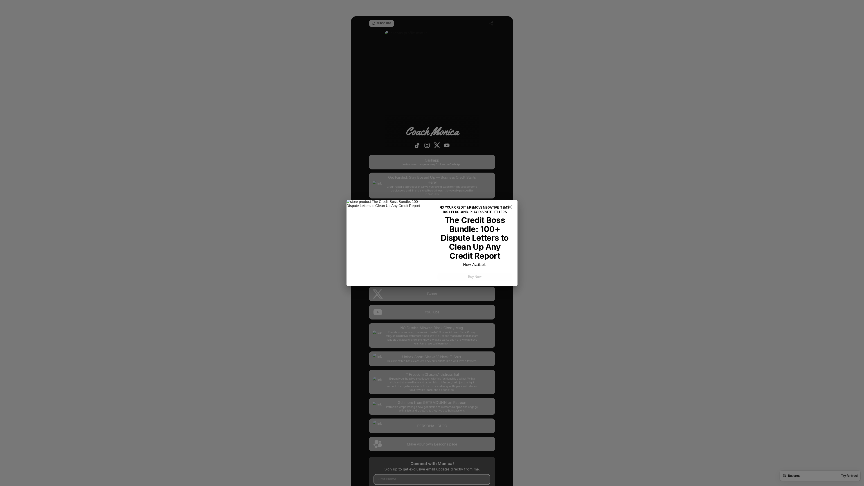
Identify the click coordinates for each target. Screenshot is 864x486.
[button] (510, 207)
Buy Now (475, 277)
